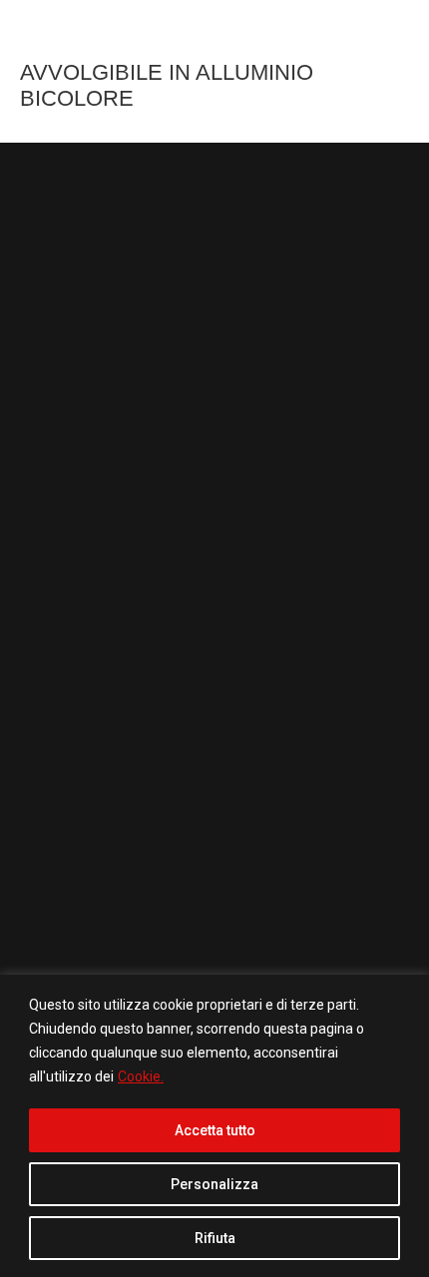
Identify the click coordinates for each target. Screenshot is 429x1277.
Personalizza (214, 1184)
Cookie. (141, 1076)
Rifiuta (215, 1238)
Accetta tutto (215, 1130)
